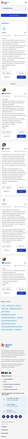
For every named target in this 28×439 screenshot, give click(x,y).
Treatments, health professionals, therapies (12, 326)
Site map (3, 436)
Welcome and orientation (7, 329)
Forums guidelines (8, 379)
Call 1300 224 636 (12, 398)
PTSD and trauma (6, 311)
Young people (18, 329)
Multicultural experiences (16, 308)
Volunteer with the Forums (10, 389)
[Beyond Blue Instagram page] (12, 417)
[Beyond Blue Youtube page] (8, 417)
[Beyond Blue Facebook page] (4, 417)
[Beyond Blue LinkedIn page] (20, 417)
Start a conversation (14, 15)
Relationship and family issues (9, 314)
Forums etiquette (8, 386)
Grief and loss (5, 308)
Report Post (6, 77)
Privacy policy (4, 433)
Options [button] (26, 8)
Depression (18, 305)
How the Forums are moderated (12, 384)
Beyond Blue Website (7, 345)
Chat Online (11, 404)
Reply (21, 77)
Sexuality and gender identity (8, 317)
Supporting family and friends (8, 323)
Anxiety (3, 305)
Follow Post (21, 73)
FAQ (5, 381)
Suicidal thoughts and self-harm (9, 320)
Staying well (20, 317)
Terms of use (4, 429)
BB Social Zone (10, 305)
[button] (3, 73)
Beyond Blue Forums (5, 2)
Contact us (4, 426)
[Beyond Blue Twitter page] (16, 417)
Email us (10, 410)
